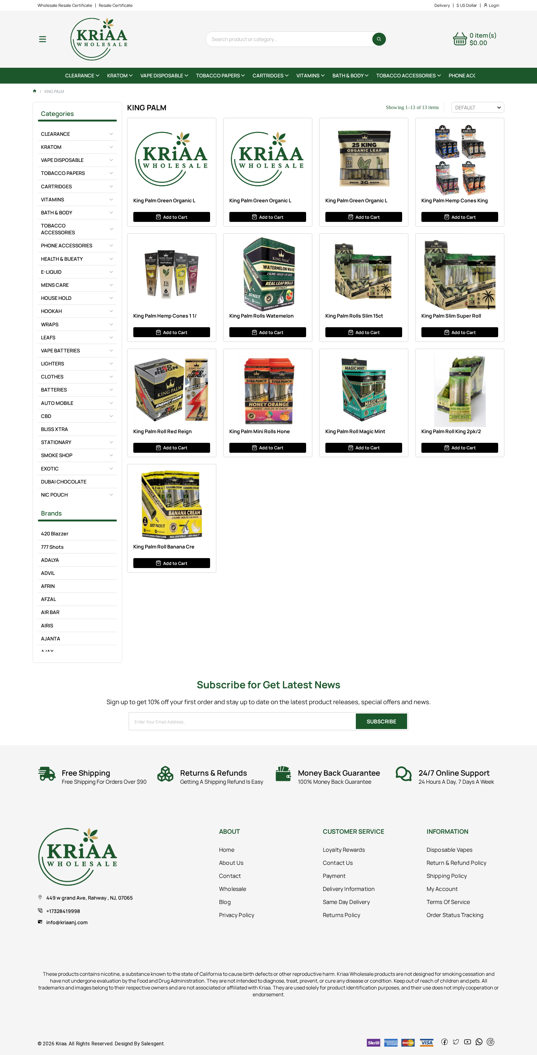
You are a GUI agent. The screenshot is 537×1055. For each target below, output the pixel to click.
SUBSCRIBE (381, 721)
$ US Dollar (467, 5)
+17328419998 (63, 911)
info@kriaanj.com (67, 922)
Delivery (442, 5)
